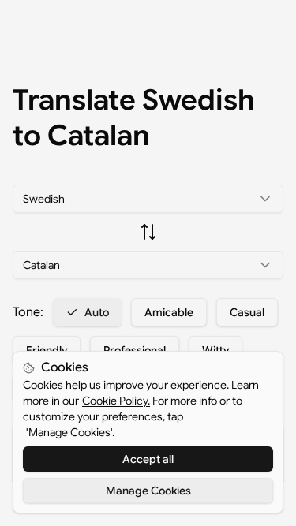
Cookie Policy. (116, 401)
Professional (134, 350)
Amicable (168, 312)
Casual (247, 312)
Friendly (46, 350)
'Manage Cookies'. (70, 432)
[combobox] (148, 199)
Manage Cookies (148, 490)
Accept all (148, 459)
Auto (96, 312)
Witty (215, 350)
